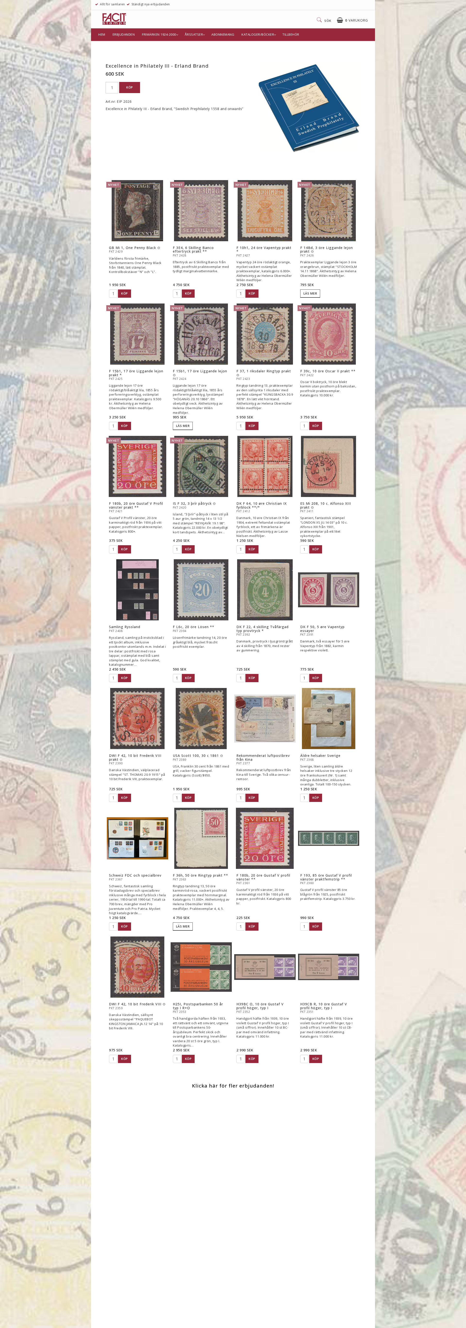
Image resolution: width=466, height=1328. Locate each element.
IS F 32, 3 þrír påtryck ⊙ (194, 503)
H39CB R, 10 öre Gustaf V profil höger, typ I (323, 1006)
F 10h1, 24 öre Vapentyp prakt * (263, 249)
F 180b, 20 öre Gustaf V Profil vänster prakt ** (136, 505)
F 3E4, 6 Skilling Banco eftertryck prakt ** (193, 249)
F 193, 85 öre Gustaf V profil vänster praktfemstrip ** (326, 877)
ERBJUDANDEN (124, 34)
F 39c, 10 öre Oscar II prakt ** (328, 371)
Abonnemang (222, 34)
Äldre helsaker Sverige (320, 755)
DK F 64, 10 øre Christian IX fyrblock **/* (261, 505)
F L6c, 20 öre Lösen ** (193, 626)
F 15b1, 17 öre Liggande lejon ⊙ (200, 373)
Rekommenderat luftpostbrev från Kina (263, 757)
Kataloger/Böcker (257, 34)
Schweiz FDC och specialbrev (135, 875)
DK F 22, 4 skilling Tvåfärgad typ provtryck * (262, 628)
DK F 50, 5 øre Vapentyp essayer (322, 628)
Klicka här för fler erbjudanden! (233, 1085)
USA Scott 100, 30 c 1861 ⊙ (198, 755)
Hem (101, 34)
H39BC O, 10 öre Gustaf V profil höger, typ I (260, 1006)
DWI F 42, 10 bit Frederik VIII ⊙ (137, 1004)
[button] (352, 20)
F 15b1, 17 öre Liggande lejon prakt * (136, 373)
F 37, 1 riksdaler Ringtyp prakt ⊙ (263, 373)
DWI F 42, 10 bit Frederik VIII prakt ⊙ (135, 757)
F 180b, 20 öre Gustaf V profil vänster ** (263, 877)
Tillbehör (291, 34)
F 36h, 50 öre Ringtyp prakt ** (200, 875)
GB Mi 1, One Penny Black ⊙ (134, 247)
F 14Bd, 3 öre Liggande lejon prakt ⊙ (326, 249)
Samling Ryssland (124, 626)
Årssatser (194, 34)
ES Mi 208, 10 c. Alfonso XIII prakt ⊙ (325, 505)
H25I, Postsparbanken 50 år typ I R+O (198, 1006)
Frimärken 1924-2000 (159, 34)
